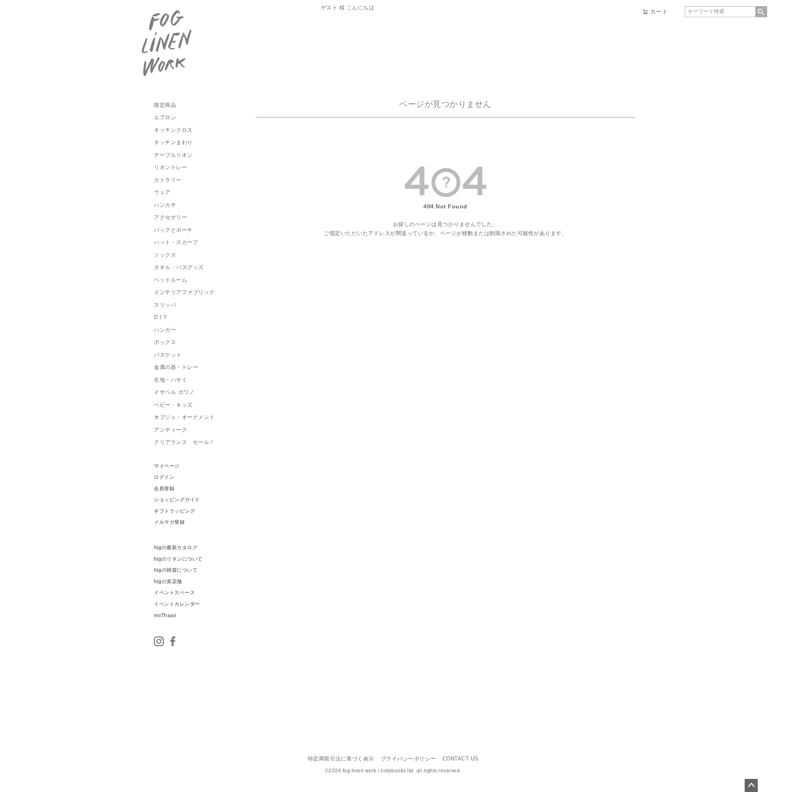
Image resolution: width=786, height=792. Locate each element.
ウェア (162, 192)
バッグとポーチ (173, 230)
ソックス (165, 255)
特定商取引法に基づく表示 (341, 759)
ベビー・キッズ (173, 405)
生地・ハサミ (170, 380)
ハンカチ (165, 205)
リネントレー (170, 167)
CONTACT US (461, 759)
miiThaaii (165, 615)
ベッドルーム (170, 280)
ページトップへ (751, 785)
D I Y (160, 317)
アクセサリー (170, 217)
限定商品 (165, 105)
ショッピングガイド (177, 499)
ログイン (164, 477)
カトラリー (168, 180)
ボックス (165, 342)
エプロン (165, 117)
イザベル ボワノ (174, 392)
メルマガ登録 (169, 522)
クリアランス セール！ (184, 442)
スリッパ (165, 305)
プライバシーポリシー (408, 759)
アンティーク (170, 430)
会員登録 (164, 488)
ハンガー (165, 330)
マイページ (167, 466)
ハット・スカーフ (176, 242)
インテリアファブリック (184, 292)
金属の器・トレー (176, 367)
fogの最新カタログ (175, 547)
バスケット (168, 355)
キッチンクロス (173, 130)
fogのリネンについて (178, 559)
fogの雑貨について (175, 570)
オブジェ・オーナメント (184, 417)
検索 (761, 12)
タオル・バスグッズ (179, 267)
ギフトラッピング (174, 511)
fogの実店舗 (168, 581)
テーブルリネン (173, 155)
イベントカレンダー (177, 604)
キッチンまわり (173, 142)
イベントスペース (174, 592)
